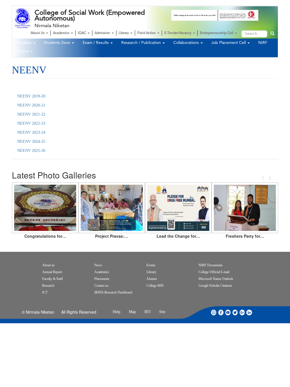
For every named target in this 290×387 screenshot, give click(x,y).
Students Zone (57, 43)
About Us (38, 33)
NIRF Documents (211, 265)
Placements (101, 279)
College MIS (155, 286)
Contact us (101, 286)
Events (150, 265)
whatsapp (214, 312)
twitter (235, 312)
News (98, 265)
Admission (103, 33)
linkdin (249, 312)
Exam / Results (96, 43)
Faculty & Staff (52, 279)
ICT (45, 292)
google (242, 312)
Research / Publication (141, 43)
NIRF (262, 43)
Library (124, 33)
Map (132, 312)
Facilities (24, 43)
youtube (228, 312)
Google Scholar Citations (215, 286)
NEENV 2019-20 (31, 96)
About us (48, 265)
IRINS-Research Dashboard (113, 292)
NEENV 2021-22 (31, 114)
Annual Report (52, 272)
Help (116, 312)
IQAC (82, 33)
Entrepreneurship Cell (217, 33)
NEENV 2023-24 (31, 132)
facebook (221, 312)
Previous (263, 178)
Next (269, 178)
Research (48, 286)
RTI (147, 312)
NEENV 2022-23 (31, 123)
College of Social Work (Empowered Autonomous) (90, 16)
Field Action (147, 33)
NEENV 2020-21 (31, 105)
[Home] (25, 18)
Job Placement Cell (229, 43)
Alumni (23, 51)
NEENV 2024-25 (31, 141)
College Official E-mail (214, 272)
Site (162, 312)
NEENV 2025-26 (31, 150)
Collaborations (186, 43)
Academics (61, 33)
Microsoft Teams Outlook (216, 279)
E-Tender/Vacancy (178, 33)
